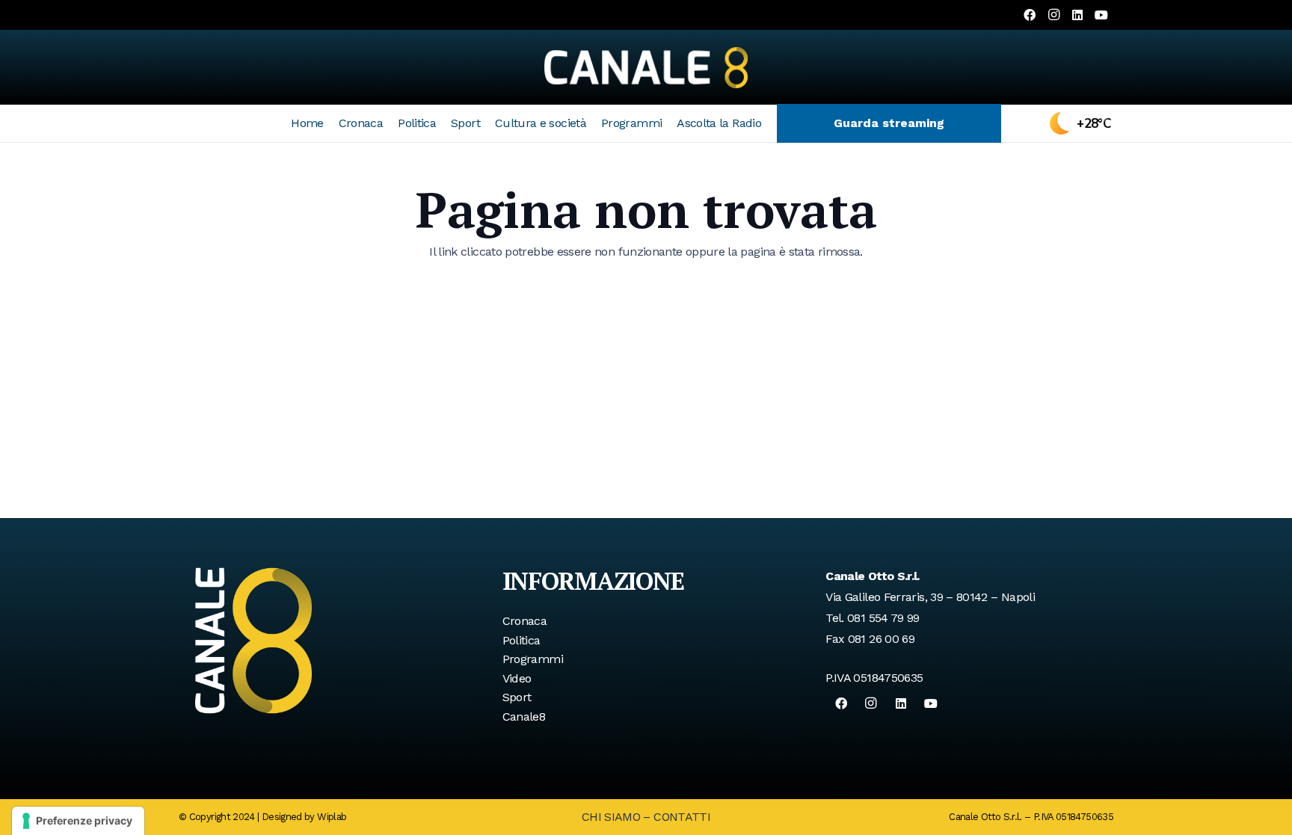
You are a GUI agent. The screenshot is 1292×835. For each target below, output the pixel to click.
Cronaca (524, 621)
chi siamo (611, 817)
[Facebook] (1030, 15)
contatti (681, 817)
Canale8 (524, 716)
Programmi (532, 659)
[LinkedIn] (1077, 15)
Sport (517, 697)
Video (517, 678)
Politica (521, 640)
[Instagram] (1053, 15)
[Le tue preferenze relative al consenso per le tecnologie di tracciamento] (78, 821)
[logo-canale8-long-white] (646, 67)
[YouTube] (1101, 15)
